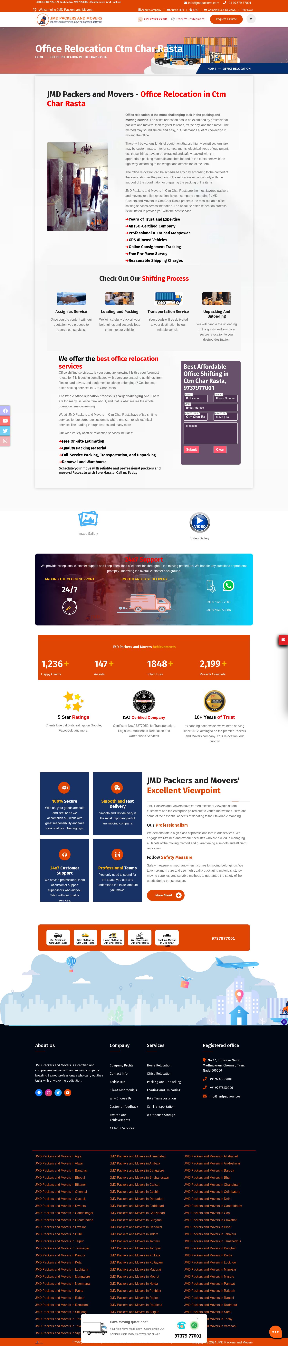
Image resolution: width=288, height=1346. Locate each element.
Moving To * (221, 413)
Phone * (219, 394)
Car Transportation (161, 1107)
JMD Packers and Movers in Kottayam (136, 1262)
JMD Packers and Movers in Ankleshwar (212, 1163)
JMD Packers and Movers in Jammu (135, 1241)
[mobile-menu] (250, 19)
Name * (189, 394)
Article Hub (118, 1082)
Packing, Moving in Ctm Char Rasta (167, 943)
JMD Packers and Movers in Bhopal (60, 1177)
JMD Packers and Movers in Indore (134, 1234)
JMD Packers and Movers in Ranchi (209, 1297)
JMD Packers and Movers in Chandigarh (212, 1184)
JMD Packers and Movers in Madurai (135, 1269)
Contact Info (119, 1074)
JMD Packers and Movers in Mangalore (62, 1276)
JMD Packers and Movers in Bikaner (60, 1184)
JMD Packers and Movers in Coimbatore (212, 1191)
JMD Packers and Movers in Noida (134, 1283)
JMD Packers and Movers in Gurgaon (136, 1220)
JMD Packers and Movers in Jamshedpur (212, 1241)
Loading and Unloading (163, 1090)
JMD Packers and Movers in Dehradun (136, 1198)
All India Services (122, 1128)
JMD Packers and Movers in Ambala (135, 1163)
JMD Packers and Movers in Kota (58, 1262)
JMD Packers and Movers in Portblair (135, 1290)
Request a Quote (226, 19)
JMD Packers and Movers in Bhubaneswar (139, 1177)
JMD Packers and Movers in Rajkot (134, 1297)
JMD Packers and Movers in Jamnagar (62, 1248)
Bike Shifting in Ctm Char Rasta (85, 941)
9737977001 (222, 938)
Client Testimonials (123, 1090)
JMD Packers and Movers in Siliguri (134, 1312)
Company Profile (121, 1065)
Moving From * (192, 413)
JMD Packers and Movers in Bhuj (207, 1177)
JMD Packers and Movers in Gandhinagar (64, 1213)
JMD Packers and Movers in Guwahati (210, 1220)
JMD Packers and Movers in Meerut (134, 1276)
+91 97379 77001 (239, 3)
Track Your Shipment (190, 19)
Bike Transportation (161, 1098)
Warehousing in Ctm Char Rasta (140, 941)
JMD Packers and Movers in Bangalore (137, 1170)
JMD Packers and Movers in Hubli (58, 1234)
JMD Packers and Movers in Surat (207, 1312)
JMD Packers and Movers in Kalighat (209, 1248)
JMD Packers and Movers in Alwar (59, 1163)
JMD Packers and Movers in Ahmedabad (138, 1156)
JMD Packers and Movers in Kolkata (135, 1255)
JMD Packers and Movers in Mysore (209, 1276)
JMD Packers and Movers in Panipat (209, 1283)
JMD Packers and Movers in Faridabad (137, 1206)
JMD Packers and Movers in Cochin (134, 1191)
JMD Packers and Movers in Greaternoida (64, 1220)
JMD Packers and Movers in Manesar (210, 1269)
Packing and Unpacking (164, 1082)
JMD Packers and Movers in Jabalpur (210, 1234)
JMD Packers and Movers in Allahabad (211, 1156)
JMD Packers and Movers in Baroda (209, 1170)
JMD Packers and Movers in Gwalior (60, 1227)
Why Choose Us (120, 1098)
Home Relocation (159, 1065)
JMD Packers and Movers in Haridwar (136, 1227)
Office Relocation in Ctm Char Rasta (78, 57)
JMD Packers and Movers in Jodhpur (135, 1248)
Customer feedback (124, 1107)
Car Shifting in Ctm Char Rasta (58, 941)
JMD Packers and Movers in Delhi (207, 1198)
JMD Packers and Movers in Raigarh (209, 1290)
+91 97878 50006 (218, 610)
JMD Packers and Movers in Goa (207, 1213)
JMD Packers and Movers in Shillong (61, 1312)
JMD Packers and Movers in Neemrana (62, 1283)
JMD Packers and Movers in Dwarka (60, 1206)
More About (164, 895)
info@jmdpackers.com (203, 3)
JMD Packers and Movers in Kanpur (60, 1255)
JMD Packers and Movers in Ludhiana (61, 1269)
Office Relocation (237, 69)
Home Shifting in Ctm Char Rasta (112, 941)
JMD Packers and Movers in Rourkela (136, 1305)
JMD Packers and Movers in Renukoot (62, 1305)
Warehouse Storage (161, 1115)
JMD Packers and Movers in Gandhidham (213, 1206)
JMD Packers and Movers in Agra (58, 1156)
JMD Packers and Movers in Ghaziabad (137, 1213)
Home (39, 57)
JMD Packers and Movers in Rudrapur (210, 1305)
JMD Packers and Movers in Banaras (61, 1170)
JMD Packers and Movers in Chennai (61, 1191)
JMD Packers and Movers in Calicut (134, 1184)
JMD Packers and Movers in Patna (59, 1290)
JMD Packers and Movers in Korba (208, 1255)
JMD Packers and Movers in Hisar (207, 1227)
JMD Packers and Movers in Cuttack (60, 1198)
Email (188, 404)
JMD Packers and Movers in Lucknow (210, 1262)
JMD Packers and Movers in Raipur (59, 1297)
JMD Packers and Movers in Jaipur (59, 1241)
